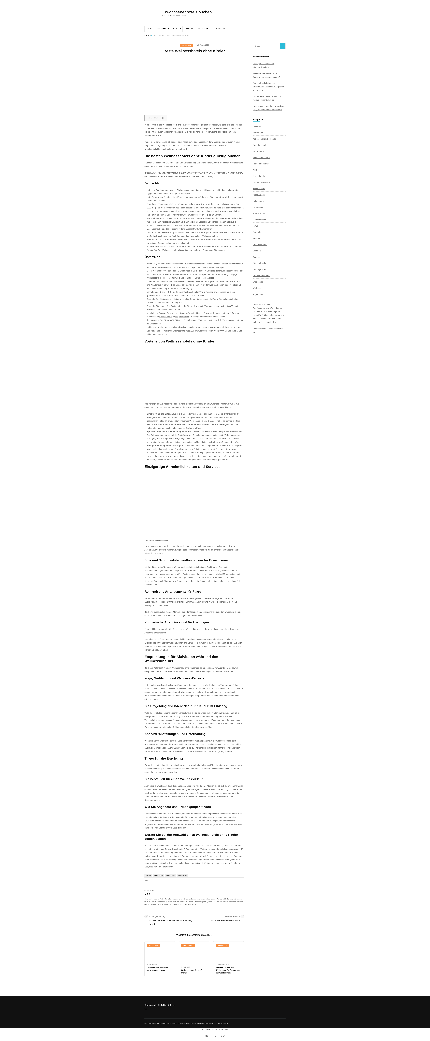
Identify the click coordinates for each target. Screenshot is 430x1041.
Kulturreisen (258, 201)
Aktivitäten (223, 668)
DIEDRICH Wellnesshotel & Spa (161, 232)
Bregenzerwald (182, 317)
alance (155, 320)
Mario (146, 880)
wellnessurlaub (182, 875)
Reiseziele (161, 29)
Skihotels (257, 251)
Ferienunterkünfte (261, 164)
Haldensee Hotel (154, 327)
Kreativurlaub (259, 195)
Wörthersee (203, 320)
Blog (175, 29)
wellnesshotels (158, 875)
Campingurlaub (260, 145)
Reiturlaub (257, 238)
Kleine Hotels (259, 189)
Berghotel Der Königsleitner (159, 299)
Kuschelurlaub (165, 317)
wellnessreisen (170, 875)
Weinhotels (258, 282)
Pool (174, 236)
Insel (163, 222)
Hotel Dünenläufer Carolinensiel (161, 197)
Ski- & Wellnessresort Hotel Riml (161, 271)
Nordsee (222, 190)
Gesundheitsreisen (261, 182)
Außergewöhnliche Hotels (264, 139)
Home (149, 29)
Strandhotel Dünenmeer (157, 204)
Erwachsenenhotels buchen (187, 12)
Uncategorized (259, 269)
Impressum (220, 29)
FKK (255, 170)
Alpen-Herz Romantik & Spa (159, 281)
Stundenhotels (259, 263)
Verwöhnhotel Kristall (156, 292)
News (255, 226)
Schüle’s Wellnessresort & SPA (160, 246)
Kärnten (231, 173)
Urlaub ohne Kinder (261, 276)
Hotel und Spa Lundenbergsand (161, 190)
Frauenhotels (259, 176)
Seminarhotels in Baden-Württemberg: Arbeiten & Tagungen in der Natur (268, 86)
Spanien (256, 257)
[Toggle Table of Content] (161, 118)
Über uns (189, 29)
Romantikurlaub (260, 245)
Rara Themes (204, 1023)
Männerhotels (259, 213)
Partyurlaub (258, 232)
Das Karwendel (153, 331)
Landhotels (258, 207)
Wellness (186, 45)
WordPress (224, 1023)
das (148, 320)
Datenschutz (204, 29)
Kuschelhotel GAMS (156, 313)
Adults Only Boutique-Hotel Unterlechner (165, 264)
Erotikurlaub (258, 151)
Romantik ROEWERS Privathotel (161, 218)
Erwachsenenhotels (261, 158)
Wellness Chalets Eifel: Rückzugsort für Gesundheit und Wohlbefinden (228, 970)
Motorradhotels (259, 220)
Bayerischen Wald (208, 239)
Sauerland (222, 232)
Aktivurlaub (258, 133)
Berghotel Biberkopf (155, 306)
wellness (148, 875)
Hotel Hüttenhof (154, 239)
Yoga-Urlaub (258, 294)
